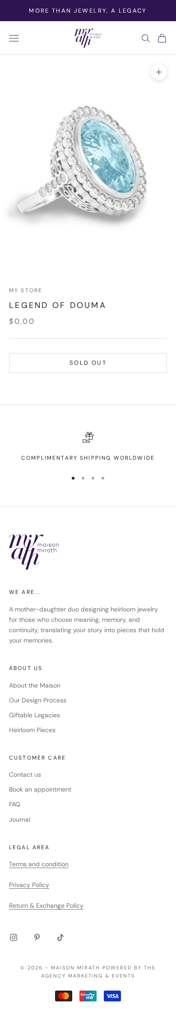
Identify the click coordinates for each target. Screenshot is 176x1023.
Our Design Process (37, 700)
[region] (88, 447)
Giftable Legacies (34, 715)
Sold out (88, 363)
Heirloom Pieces (32, 730)
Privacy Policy (29, 885)
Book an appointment (40, 789)
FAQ (14, 804)
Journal (19, 819)
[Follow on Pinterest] (37, 937)
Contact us (25, 774)
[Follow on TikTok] (60, 937)
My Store (25, 290)
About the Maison (34, 685)
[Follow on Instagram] (13, 937)
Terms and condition (39, 864)
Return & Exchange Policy (46, 905)
